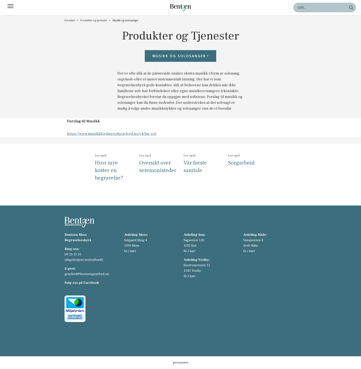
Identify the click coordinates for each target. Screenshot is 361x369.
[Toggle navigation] (10, 6)
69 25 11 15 (73, 254)
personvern (180, 362)
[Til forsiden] (180, 7)
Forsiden (70, 20)
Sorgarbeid (241, 162)
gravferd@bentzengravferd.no (87, 274)
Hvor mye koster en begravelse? (109, 170)
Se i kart (130, 251)
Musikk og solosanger (179, 56)
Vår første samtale (195, 166)
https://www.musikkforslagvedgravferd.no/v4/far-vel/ (112, 133)
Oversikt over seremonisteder (157, 166)
